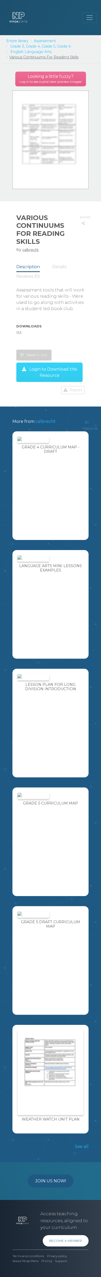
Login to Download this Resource (52, 372)
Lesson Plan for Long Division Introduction (50, 686)
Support (61, 1261)
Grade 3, (17, 46)
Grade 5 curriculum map (50, 803)
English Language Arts (31, 51)
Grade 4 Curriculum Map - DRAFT (51, 449)
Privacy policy (57, 1256)
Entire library (17, 41)
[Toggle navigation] (89, 17)
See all (82, 1146)
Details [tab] (59, 266)
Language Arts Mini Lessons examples (50, 568)
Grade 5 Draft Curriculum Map (50, 924)
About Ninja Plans (25, 1261)
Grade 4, (33, 46)
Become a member (65, 1241)
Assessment (45, 41)
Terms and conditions (28, 1256)
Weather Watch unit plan (51, 1119)
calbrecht (30, 249)
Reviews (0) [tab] (28, 276)
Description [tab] (28, 266)
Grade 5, (49, 46)
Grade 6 (64, 46)
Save (37, 355)
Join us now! (50, 1180)
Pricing (46, 1261)
